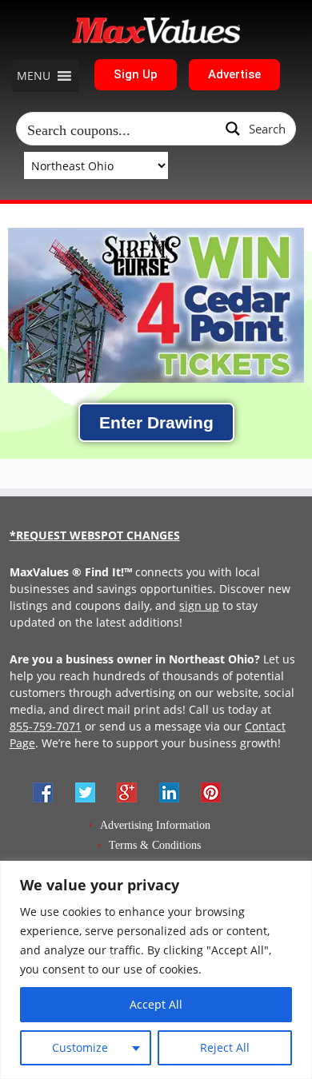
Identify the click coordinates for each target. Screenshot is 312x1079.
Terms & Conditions (155, 845)
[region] (156, 970)
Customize (80, 1047)
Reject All (225, 1047)
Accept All (156, 1004)
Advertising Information (155, 825)
